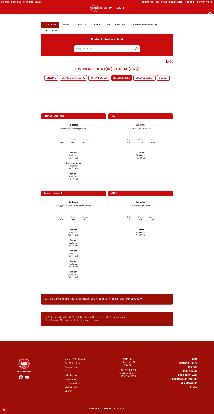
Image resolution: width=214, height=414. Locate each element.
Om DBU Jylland (72, 363)
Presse (68, 371)
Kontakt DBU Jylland (75, 359)
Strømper (85, 140)
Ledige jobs (70, 379)
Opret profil (205, 2)
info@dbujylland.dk (128, 373)
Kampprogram (99, 78)
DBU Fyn (192, 367)
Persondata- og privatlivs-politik (107, 409)
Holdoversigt (121, 78)
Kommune (16, 2)
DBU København (187, 375)
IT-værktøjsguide (32, 2)
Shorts (73, 140)
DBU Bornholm (188, 363)
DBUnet (68, 391)
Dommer (5, 2)
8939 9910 (136, 299)
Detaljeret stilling (73, 78)
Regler (163, 78)
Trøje (61, 140)
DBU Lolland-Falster (184, 379)
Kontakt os (147, 2)
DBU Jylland (189, 371)
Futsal (193, 387)
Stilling (51, 78)
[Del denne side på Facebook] (167, 62)
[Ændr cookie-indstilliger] (4, 410)
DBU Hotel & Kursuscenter (168, 2)
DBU (194, 359)
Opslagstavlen (144, 78)
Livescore (49, 31)
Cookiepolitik (71, 387)
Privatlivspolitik (72, 383)
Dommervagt (71, 367)
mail (117, 299)
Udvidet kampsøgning (143, 25)
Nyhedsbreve (71, 375)
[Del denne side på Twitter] (171, 62)
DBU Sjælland (189, 383)
